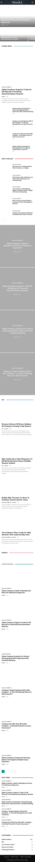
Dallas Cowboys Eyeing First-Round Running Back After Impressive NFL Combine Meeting (22, 110)
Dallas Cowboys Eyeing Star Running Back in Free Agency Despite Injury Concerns (21, 148)
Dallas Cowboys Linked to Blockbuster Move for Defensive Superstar (16, 592)
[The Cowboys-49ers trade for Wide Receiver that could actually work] (17, 520)
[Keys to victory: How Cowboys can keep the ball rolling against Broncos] (6, 201)
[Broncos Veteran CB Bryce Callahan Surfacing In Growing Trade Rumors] (17, 412)
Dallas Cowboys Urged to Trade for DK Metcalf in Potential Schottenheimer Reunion (17, 91)
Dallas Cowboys (6, 15)
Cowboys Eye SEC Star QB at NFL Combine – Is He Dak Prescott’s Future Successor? (22, 135)
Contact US (6, 857)
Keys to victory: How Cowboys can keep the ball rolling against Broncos (22, 202)
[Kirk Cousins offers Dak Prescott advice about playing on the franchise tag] (6, 178)
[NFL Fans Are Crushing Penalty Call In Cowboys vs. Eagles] (6, 166)
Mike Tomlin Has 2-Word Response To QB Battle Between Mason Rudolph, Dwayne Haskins (17, 461)
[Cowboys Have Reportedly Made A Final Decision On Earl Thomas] (6, 213)
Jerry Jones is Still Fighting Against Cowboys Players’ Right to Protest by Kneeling (22, 190)
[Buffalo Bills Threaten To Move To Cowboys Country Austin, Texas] (17, 485)
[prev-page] (3, 220)
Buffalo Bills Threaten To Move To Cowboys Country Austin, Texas (15, 499)
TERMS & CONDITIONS (25, 857)
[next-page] (5, 220)
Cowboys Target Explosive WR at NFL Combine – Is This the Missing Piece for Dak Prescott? (22, 122)
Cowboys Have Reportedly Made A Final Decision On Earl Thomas (22, 213)
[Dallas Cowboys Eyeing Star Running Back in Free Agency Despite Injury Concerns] (6, 148)
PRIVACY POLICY (15, 857)
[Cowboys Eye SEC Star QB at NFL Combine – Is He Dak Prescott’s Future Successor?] (6, 136)
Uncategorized (16, 175)
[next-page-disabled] (5, 547)
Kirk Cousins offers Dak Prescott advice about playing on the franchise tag (22, 179)
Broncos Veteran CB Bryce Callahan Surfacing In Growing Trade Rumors (16, 425)
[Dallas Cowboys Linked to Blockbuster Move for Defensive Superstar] (17, 16)
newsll (3, 96)
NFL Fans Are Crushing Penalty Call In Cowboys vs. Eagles (22, 167)
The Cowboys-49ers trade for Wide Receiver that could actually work (16, 534)
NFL (3, 428)
